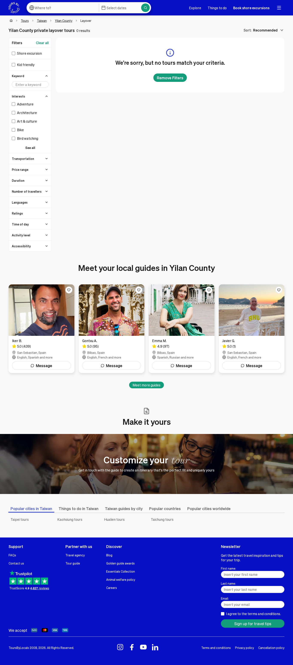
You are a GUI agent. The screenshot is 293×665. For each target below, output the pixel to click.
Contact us (16, 563)
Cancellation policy (271, 648)
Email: (225, 598)
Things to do (217, 8)
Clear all (42, 43)
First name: (228, 568)
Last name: (228, 583)
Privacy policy (244, 648)
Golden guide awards (120, 563)
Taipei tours (20, 519)
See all (30, 148)
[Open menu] (279, 7)
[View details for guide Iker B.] (41, 328)
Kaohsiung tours (69, 519)
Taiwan (42, 21)
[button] (30, 76)
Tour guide (72, 563)
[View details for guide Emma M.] (181, 328)
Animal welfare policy (120, 579)
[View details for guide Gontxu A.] (112, 328)
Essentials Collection (120, 571)
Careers (111, 588)
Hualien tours (114, 519)
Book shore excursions (251, 8)
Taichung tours (162, 519)
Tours (25, 21)
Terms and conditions (216, 648)
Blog (109, 555)
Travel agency (75, 555)
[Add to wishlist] (68, 290)
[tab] (31, 508)
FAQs (12, 555)
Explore (195, 8)
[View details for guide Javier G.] (252, 328)
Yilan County (63, 21)
